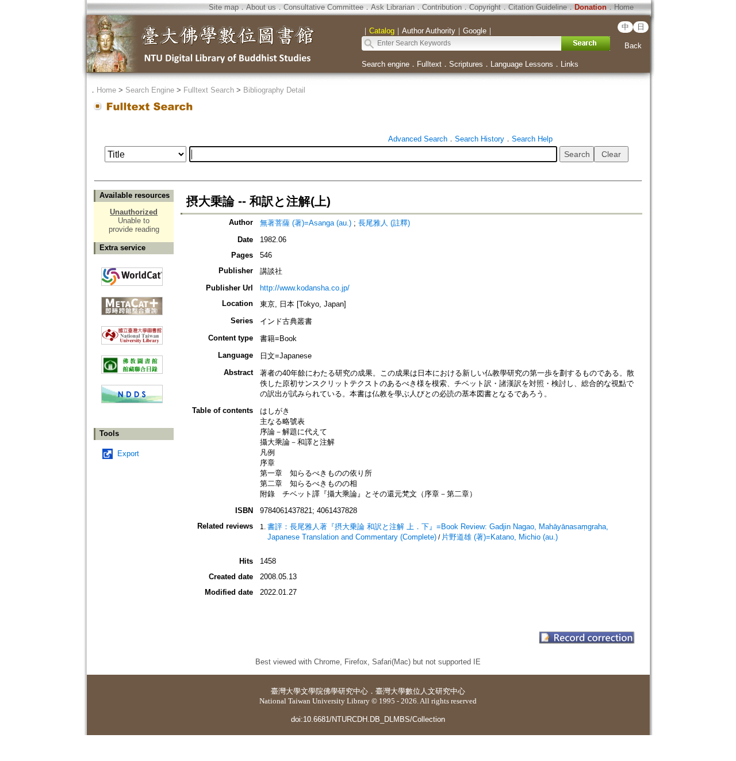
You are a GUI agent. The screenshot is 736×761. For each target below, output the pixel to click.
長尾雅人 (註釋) (384, 223)
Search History (479, 139)
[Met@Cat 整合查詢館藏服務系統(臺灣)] (132, 301)
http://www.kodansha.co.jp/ (305, 288)
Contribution (442, 7)
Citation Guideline (537, 7)
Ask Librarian (393, 7)
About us (261, 7)
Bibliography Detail (274, 90)
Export (128, 453)
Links (569, 64)
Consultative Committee (323, 7)
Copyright (485, 7)
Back (633, 45)
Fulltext (429, 64)
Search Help (532, 139)
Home (624, 7)
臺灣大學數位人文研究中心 (420, 691)
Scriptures (466, 64)
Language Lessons (521, 64)
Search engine (385, 64)
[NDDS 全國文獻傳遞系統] (132, 400)
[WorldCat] (132, 274)
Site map (224, 7)
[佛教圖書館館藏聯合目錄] (132, 360)
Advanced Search (417, 139)
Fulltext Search (208, 90)
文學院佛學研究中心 (334, 691)
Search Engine (149, 90)
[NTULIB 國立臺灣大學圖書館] (132, 331)
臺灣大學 (286, 691)
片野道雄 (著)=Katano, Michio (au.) (500, 537)
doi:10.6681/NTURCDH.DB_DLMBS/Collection (368, 719)
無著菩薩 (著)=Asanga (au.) (305, 223)
